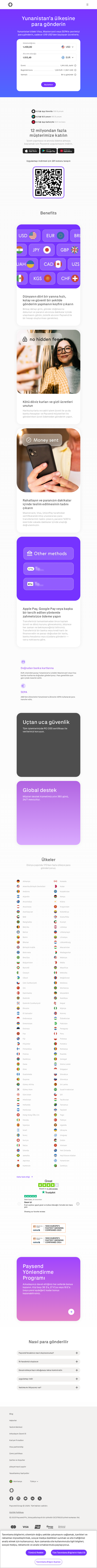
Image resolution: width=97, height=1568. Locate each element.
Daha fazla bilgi (23, 1177)
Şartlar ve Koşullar (17, 1460)
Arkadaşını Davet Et (17, 1434)
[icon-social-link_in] (18, 1498)
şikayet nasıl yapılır (17, 1467)
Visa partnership (16, 1447)
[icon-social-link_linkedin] (33, 1498)
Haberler (13, 1420)
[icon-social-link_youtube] (25, 1498)
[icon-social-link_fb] (11, 1498)
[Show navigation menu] (87, 4)
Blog (11, 1414)
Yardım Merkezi (15, 1427)
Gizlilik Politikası (16, 1512)
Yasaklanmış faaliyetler (19, 1473)
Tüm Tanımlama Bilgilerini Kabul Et (68, 1552)
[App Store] (31, 150)
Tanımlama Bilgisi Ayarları (48, 1562)
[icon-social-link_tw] (40, 1498)
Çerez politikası (16, 1453)
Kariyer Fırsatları (16, 1440)
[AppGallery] (66, 150)
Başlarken (48, 85)
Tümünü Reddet (35, 1552)
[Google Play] (48, 150)
